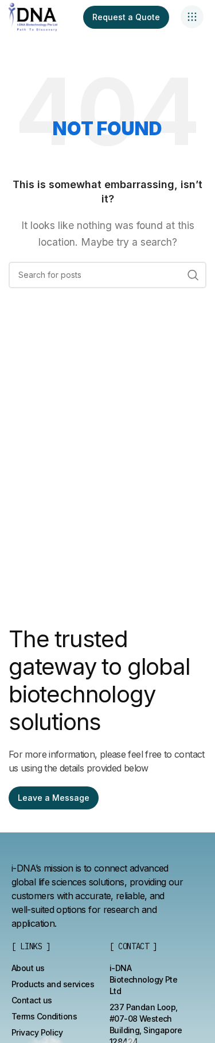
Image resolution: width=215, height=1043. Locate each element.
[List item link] (28, 968)
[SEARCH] (193, 275)
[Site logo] (33, 16)
